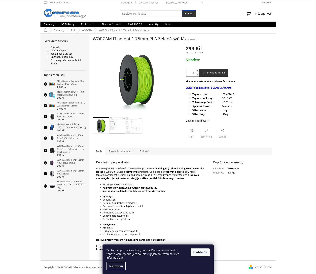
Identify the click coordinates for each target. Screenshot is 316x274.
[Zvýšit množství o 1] (197, 71)
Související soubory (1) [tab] (121, 151)
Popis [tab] (99, 151)
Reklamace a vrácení (176, 2)
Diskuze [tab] (144, 151)
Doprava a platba (148, 2)
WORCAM (233, 168)
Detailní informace (196, 120)
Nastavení (116, 266)
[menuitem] (49, 24)
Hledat (189, 13)
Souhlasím (200, 252)
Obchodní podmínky (61, 56)
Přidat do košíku (216, 72)
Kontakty (126, 2)
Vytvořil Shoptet (263, 267)
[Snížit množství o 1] (197, 74)
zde (121, 257)
